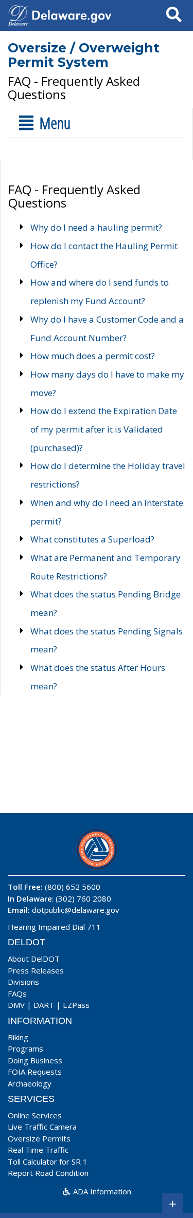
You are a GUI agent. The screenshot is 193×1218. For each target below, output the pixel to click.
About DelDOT (34, 958)
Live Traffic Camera (42, 1126)
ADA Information (101, 1191)
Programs (25, 1048)
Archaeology (29, 1083)
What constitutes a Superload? (92, 539)
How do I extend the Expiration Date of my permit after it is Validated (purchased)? (103, 429)
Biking (18, 1037)
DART (43, 1005)
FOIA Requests (35, 1071)
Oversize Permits (39, 1138)
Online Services (35, 1115)
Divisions (23, 982)
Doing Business (35, 1060)
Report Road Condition (48, 1173)
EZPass (76, 1005)
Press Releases (36, 970)
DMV (16, 1005)
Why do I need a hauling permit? (96, 227)
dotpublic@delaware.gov (75, 910)
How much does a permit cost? (92, 356)
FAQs (17, 993)
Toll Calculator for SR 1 (47, 1161)
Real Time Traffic (38, 1150)
